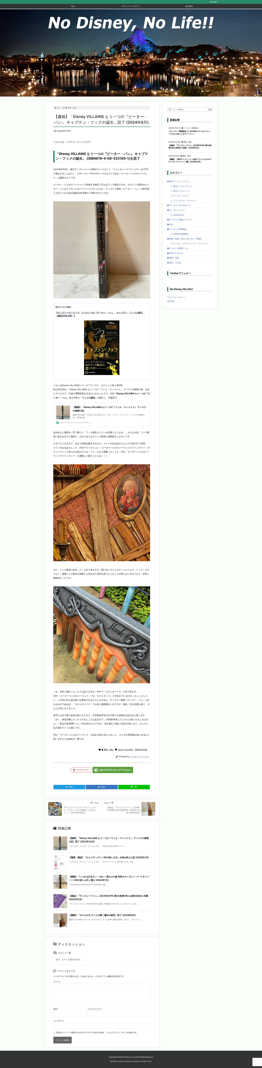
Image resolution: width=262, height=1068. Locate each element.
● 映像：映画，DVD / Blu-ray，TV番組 (184, 239)
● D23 (170, 224)
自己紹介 (171, 301)
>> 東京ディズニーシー (180, 191)
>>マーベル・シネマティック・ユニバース (188, 243)
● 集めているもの (175, 253)
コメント (57, 981)
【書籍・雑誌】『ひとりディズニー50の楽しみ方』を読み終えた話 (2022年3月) (109, 857)
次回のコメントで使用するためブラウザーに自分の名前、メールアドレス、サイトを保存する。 (97, 1032)
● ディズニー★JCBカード (178, 205)
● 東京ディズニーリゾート (178, 181)
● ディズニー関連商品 (177, 229)
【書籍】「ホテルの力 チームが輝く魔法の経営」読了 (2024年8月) (102, 915)
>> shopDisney (177, 215)
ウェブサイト (59, 1021)
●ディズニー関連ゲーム (177, 248)
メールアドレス (94, 1009)
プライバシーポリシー (176, 297)
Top (58, 108)
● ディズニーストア (176, 210)
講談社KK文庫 (141, 749)
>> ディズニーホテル (179, 196)
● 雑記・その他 (174, 262)
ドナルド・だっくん (139, 756)
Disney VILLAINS (125, 749)
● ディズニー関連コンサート (179, 219)
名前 (56, 1009)
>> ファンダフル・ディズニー (183, 200)
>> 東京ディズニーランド (181, 186)
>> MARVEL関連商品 (179, 234)
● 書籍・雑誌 (71, 108)
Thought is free (146, 1061)
